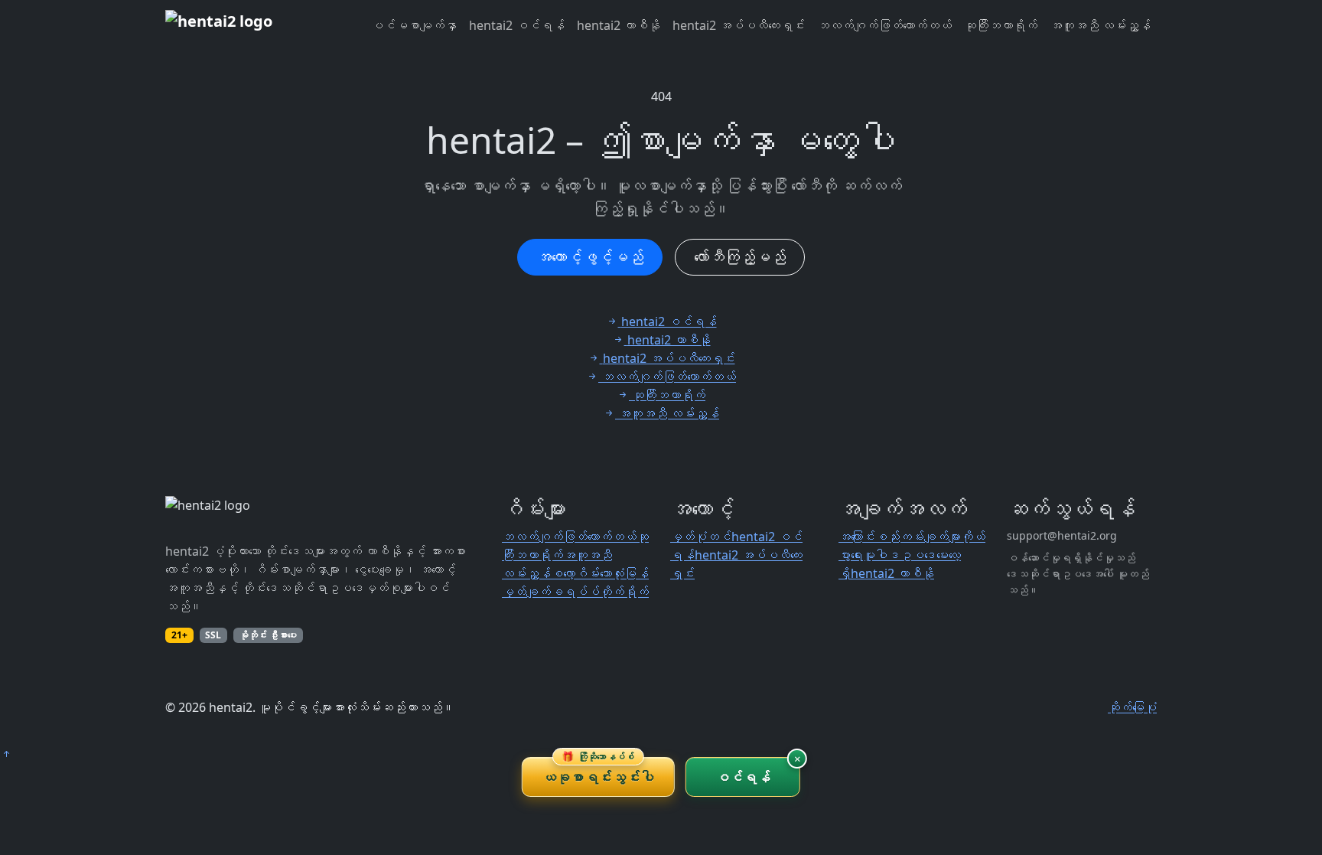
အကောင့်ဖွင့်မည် (589, 256)
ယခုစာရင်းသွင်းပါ (598, 771)
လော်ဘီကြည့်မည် (740, 256)
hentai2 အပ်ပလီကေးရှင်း (738, 25)
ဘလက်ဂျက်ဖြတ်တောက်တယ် (884, 25)
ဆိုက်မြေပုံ (1132, 707)
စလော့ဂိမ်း (575, 573)
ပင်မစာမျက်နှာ (414, 25)
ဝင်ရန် (743, 777)
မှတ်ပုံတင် (700, 536)
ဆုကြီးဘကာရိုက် (1000, 25)
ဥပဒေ (918, 555)
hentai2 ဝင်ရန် (517, 25)
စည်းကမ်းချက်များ (918, 536)
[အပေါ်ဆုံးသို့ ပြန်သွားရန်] (6, 754)
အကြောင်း (856, 536)
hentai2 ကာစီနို (618, 25)
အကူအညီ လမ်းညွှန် (1100, 25)
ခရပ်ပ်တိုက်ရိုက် (600, 591)
